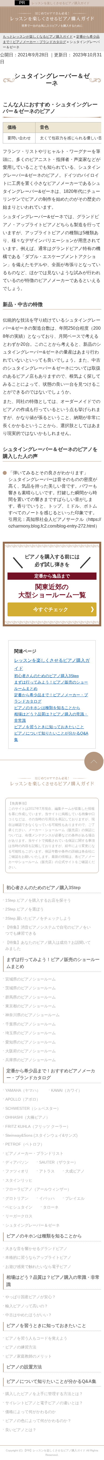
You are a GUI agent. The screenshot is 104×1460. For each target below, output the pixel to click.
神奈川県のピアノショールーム (32, 1015)
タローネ (51, 1207)
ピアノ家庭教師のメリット (28, 1356)
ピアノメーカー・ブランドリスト (34, 1153)
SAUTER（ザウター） (58, 1162)
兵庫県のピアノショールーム (30, 1060)
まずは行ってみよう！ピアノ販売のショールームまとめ (53, 963)
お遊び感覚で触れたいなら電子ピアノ (38, 1266)
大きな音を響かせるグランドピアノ (36, 1248)
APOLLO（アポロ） (22, 1099)
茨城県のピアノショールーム (30, 988)
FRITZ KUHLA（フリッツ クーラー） (37, 1126)
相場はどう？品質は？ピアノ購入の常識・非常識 (53, 1281)
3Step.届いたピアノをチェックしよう (38, 918)
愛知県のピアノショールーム (30, 1042)
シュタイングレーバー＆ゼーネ (32, 1225)
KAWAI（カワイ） (66, 1090)
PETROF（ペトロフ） (24, 1144)
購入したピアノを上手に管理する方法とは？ (44, 1393)
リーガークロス (18, 1216)
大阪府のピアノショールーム (30, 1051)
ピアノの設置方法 (24, 1367)
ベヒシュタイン (18, 1207)
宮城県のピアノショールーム (30, 979)
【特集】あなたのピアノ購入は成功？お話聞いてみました (48, 945)
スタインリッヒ (18, 1180)
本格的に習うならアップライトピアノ (38, 1257)
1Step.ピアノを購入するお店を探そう (38, 900)
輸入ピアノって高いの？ (26, 1306)
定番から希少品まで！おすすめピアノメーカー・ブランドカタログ (50, 1074)
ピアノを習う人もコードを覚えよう (36, 1338)
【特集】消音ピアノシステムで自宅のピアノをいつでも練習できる (48, 930)
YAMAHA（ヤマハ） (22, 1090)
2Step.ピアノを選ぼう (24, 909)
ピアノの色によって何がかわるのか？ (38, 1420)
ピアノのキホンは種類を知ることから (47, 707)
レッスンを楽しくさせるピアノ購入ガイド (61, 3)
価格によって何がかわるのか (30, 1411)
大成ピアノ (75, 1171)
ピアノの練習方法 (20, 1347)
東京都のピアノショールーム (30, 1006)
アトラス (47, 1171)
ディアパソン (17, 1162)
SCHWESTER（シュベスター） (33, 1108)
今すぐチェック (50, 609)
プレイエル (75, 1198)
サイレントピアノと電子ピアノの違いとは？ (44, 1403)
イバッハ (47, 1198)
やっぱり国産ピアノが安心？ (30, 1297)
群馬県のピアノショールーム (30, 997)
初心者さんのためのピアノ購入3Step (46, 676)
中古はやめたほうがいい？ (28, 1315)
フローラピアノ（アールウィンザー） (38, 1189)
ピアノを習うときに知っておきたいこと (49, 727)
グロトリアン (17, 1198)
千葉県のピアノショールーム (30, 1024)
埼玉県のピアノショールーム (30, 1033)
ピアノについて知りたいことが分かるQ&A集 (51, 1381)
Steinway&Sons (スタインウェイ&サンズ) (41, 1135)
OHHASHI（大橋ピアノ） (27, 1117)
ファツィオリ (17, 1171)
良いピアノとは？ (20, 1430)
